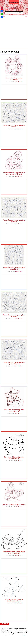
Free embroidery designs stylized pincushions (14, 268)
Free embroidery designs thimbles (13, 504)
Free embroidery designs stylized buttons (14, 126)
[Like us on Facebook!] (18, 13)
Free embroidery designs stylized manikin (14, 221)
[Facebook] (1, 11)
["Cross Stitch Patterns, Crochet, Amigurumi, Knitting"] (14, 2)
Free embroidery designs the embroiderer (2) (14, 457)
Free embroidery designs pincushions (14, 78)
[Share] (1, 17)
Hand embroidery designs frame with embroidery (14, 552)
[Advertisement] (14, 33)
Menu (3, 16)
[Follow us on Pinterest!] (9, 13)
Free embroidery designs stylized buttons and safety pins (14, 173)
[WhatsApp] (1, 14)
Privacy (23, 635)
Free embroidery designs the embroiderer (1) (14, 410)
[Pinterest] (1, 8)
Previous (5, 624)
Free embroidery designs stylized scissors (14, 315)
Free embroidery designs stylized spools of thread (14, 363)
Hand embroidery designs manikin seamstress (14, 600)
